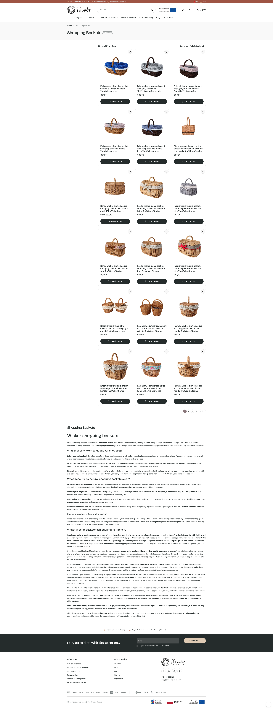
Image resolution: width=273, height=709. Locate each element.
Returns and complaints (76, 679)
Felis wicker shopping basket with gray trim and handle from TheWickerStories (188, 88)
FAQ (115, 671)
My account (118, 679)
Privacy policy (72, 675)
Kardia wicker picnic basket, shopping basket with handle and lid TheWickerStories (114, 208)
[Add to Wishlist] (129, 51)
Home (69, 26)
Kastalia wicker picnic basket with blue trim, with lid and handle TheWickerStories (151, 388)
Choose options (115, 221)
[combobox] (126, 10)
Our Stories (168, 17)
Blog (158, 17)
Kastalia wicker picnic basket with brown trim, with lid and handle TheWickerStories (188, 388)
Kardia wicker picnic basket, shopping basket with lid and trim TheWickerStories (187, 208)
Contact (117, 667)
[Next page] (204, 411)
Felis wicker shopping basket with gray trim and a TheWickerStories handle (151, 88)
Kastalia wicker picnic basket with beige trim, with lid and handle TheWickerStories (188, 328)
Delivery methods (74, 664)
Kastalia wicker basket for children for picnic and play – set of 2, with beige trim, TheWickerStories (114, 328)
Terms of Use (164, 646)
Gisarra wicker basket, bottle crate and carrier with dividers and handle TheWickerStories (188, 148)
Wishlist (117, 675)
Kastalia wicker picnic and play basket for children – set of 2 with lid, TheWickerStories (152, 328)
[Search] (152, 10)
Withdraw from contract (76, 682)
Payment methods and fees (77, 667)
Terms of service (73, 671)
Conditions (154, 646)
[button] (190, 9)
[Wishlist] (182, 9)
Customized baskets (109, 17)
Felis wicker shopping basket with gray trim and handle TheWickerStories (114, 148)
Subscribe (193, 640)
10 (200, 411)
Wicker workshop (128, 17)
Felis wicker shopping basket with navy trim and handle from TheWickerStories (151, 148)
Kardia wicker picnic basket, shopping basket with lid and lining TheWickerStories (151, 208)
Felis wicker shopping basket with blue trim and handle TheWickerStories (114, 88)
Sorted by (184, 46)
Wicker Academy (146, 17)
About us (93, 17)
